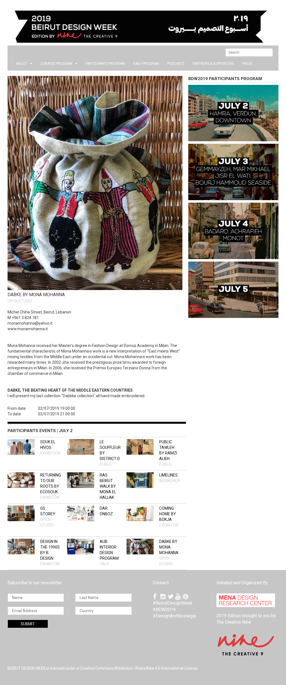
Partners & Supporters (213, 64)
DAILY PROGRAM (146, 64)
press (247, 64)
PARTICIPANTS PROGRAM (105, 64)
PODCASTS (175, 64)
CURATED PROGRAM (56, 64)
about (21, 64)
